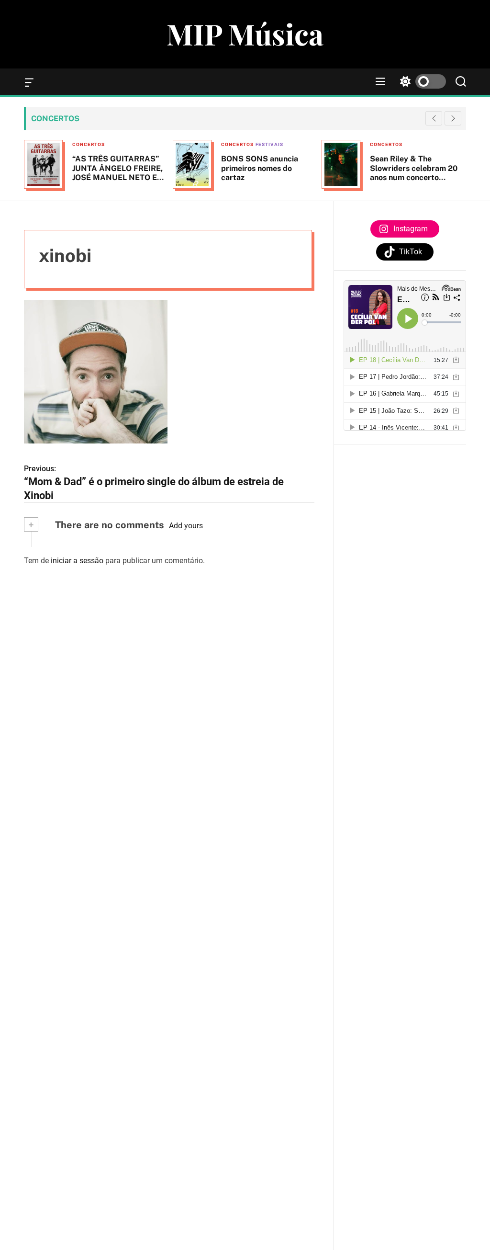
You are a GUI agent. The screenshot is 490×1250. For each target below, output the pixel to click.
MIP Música (245, 33)
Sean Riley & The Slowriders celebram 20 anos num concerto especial (413, 172)
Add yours (186, 525)
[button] (453, 118)
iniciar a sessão (77, 560)
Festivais (269, 144)
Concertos (88, 144)
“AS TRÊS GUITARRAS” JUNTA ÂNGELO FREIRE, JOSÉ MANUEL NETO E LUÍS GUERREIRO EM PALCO (117, 177)
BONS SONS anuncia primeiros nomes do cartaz (259, 168)
